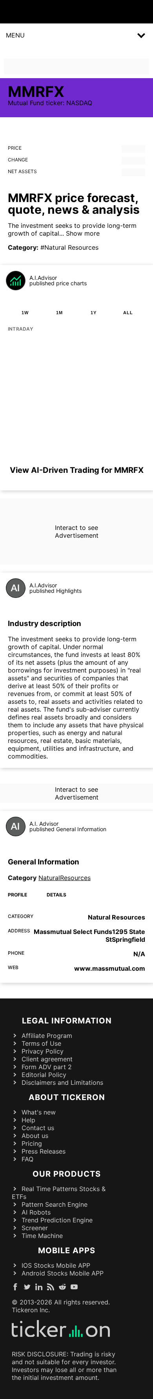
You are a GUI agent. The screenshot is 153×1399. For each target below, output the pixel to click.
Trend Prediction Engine (57, 1220)
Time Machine (42, 1236)
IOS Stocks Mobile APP (56, 1265)
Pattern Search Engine (54, 1204)
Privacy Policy (43, 1051)
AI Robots (36, 1212)
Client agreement (47, 1059)
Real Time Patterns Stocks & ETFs (59, 1192)
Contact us (38, 1128)
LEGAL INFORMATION (67, 1020)
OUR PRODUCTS (67, 1174)
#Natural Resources (69, 247)
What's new (39, 1112)
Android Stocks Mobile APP (63, 1273)
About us (35, 1136)
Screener (35, 1228)
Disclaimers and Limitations (62, 1082)
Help (28, 1120)
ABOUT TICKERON (67, 1097)
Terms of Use (41, 1043)
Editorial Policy (44, 1075)
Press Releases (44, 1151)
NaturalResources (64, 878)
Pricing (32, 1143)
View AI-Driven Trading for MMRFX (77, 470)
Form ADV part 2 (47, 1067)
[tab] (25, 312)
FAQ (27, 1159)
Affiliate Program (47, 1035)
